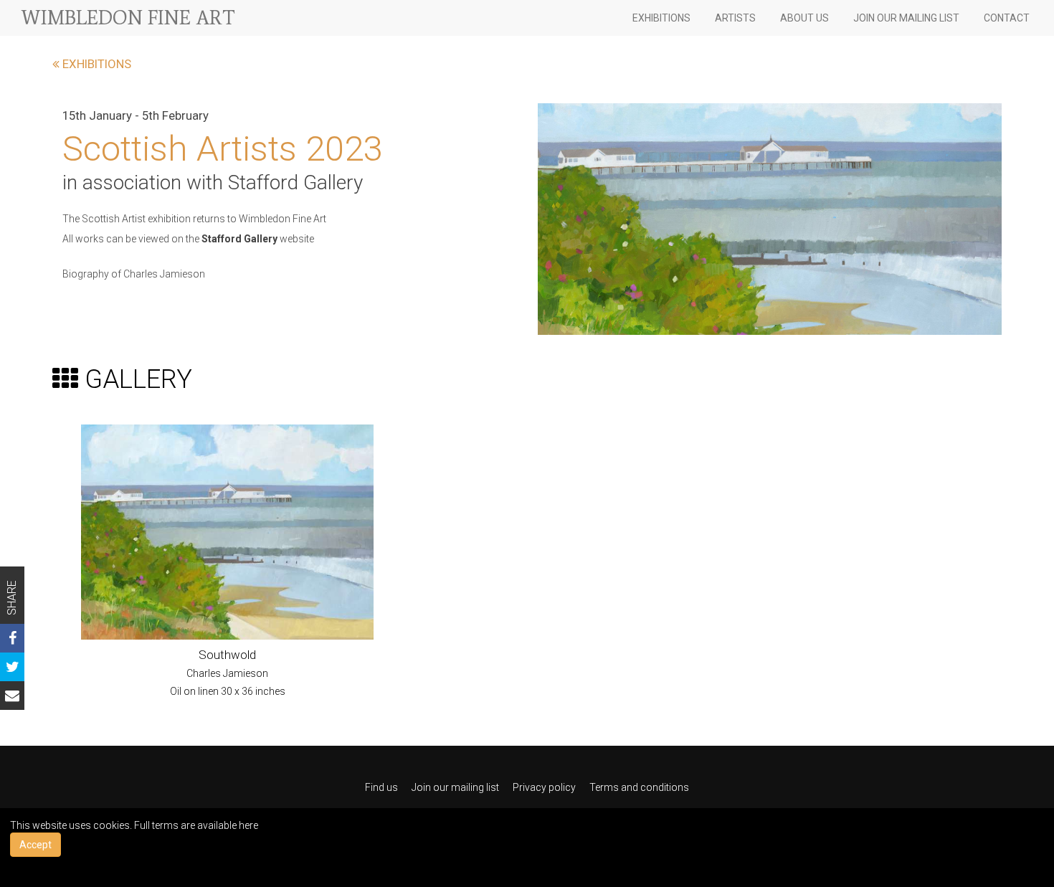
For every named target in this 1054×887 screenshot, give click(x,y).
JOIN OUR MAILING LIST (906, 18)
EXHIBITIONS (661, 18)
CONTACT (1007, 18)
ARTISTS (735, 18)
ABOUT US (804, 18)
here (248, 825)
